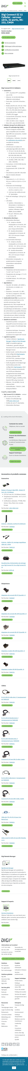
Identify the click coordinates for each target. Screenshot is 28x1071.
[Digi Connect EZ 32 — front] (19, 80)
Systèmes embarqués (18, 966)
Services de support (20, 994)
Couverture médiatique (18, 1029)
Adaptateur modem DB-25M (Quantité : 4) (13, 651)
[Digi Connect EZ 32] (9, 80)
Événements (4, 1012)
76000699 (12, 635)
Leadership (18, 1023)
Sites (16, 1026)
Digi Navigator (21, 354)
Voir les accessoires (10, 43)
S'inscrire (4, 1021)
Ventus (3, 997)
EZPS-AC (11, 570)
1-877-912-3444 (5, 947)
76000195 (12, 702)
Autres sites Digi (19, 1033)
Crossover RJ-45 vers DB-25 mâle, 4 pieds (13, 759)
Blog (2, 1005)
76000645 (12, 843)
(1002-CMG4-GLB (14, 401)
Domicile (3, 10)
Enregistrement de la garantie (21, 998)
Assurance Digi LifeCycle (5, 980)
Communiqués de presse (20, 1036)
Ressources (4, 1003)
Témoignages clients (7, 1007)
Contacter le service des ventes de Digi (6, 953)
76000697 (12, 598)
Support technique (20, 978)
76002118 (12, 547)
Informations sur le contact (9, 945)
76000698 (12, 617)
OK (14, 1068)
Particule (3, 992)
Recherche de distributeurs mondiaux (18, 448)
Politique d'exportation (18, 1016)
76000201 (12, 744)
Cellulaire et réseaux (20, 970)
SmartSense (4, 994)
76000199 (12, 723)
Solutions (4, 963)
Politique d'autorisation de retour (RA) (19, 985)
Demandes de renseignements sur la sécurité (20, 949)
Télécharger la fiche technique (13, 46)
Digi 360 (3, 977)
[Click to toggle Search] (25, 3)
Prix (16, 1007)
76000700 (12, 654)
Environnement (19, 1012)
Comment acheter (7, 511)
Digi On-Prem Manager (19, 341)
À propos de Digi (19, 1005)
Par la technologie (6, 970)
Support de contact (15, 461)
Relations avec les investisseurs (20, 1020)
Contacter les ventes (15, 432)
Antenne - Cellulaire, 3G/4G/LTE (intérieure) (13, 524)
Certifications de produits (12, 50)
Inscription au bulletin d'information (13, 959)
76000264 (12, 802)
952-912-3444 (5, 950)
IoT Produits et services (12, 10)
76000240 (12, 783)
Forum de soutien (20, 989)
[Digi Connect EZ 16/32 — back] (14, 80)
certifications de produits (15, 140)
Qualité (17, 1039)
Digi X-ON (4, 983)
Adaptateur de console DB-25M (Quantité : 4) (14, 614)
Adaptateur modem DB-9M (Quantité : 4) (12, 669)
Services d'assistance (7, 913)
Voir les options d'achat (8, 37)
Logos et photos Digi (7, 1010)
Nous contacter (17, 3)
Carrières (17, 1010)
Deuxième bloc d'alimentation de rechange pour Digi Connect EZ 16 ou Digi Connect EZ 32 (13, 565)
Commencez (6, 891)
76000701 (12, 672)
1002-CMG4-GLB (13, 508)
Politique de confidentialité (9, 1055)
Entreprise (18, 1003)
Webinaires (4, 1026)
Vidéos (3, 1024)
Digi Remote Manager (7, 868)
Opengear (4, 990)
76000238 (12, 762)
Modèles (20, 10)
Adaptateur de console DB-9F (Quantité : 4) (13, 595)
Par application (5, 968)
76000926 (12, 527)
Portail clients (19, 981)
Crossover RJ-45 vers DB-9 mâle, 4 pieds (12, 799)
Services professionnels (19, 973)
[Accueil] (5, 6)
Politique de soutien (20, 992)
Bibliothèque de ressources (5, 1018)
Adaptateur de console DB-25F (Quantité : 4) (13, 632)
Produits (17, 963)
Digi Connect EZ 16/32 (18, 29)
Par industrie (5, 965)
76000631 (12, 822)
